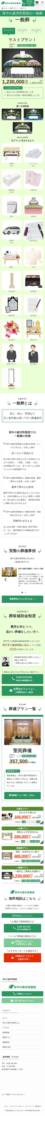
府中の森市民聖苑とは (11, 1023)
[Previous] (5, 579)
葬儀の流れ (7, 1047)
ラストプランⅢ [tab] (36, 31)
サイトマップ (29, 1106)
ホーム (5, 1018)
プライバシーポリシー (17, 1106)
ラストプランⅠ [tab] (9, 31)
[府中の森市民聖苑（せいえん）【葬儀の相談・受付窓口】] (11, 3)
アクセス (6, 1028)
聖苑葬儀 (6, 1032)
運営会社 (38, 1106)
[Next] (39, 579)
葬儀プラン (7, 1037)
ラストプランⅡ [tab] (22, 31)
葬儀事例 (6, 1042)
